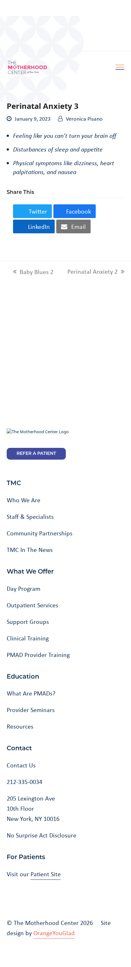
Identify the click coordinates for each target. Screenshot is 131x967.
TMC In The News (30, 550)
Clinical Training (28, 638)
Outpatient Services (32, 605)
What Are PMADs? (31, 693)
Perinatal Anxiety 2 (92, 271)
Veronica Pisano (84, 119)
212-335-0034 (24, 782)
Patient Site (46, 874)
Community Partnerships (39, 533)
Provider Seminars (31, 710)
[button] (32, 211)
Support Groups (28, 622)
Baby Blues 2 (33, 272)
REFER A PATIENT (36, 453)
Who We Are (23, 500)
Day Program (23, 588)
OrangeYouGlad (54, 933)
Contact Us (21, 765)
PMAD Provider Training (38, 655)
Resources (20, 726)
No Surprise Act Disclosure (41, 835)
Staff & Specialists (30, 516)
